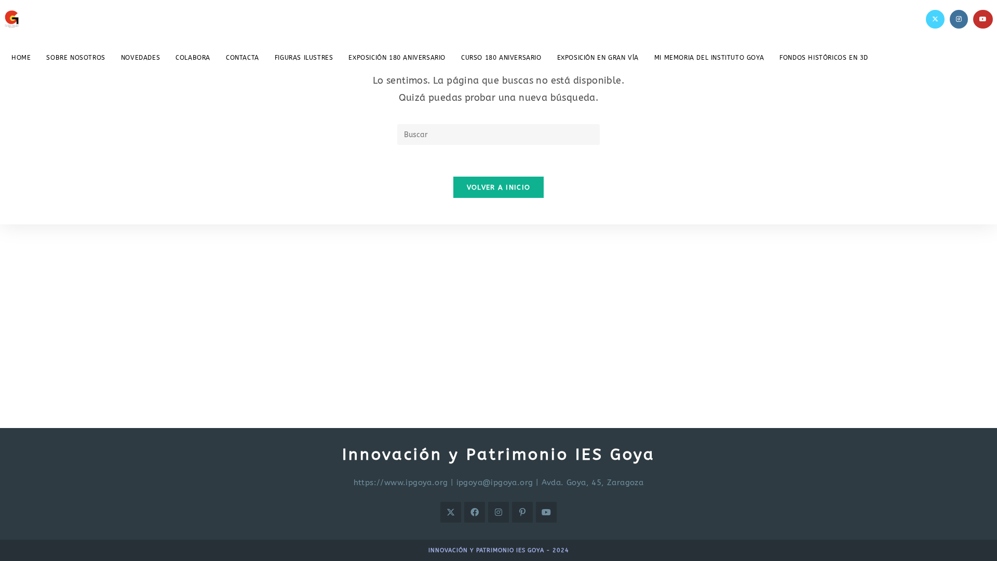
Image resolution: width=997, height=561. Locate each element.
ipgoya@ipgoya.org (494, 482)
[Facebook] (474, 512)
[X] (935, 19)
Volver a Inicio (499, 187)
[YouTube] (983, 19)
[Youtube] (546, 512)
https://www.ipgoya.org (401, 482)
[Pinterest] (522, 512)
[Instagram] (959, 19)
